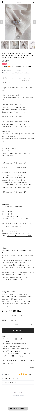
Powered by (16, 395)
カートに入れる (18, 331)
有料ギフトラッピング (9, 320)
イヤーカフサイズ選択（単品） (12, 311)
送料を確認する (20, 70)
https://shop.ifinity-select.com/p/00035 (19, 236)
